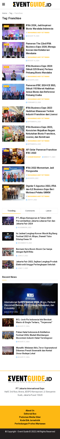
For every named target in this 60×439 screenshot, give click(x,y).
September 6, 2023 (34, 121)
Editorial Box (30, 414)
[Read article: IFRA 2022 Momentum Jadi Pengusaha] (13, 174)
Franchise (19, 13)
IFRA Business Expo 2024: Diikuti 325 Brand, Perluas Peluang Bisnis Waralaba (39, 69)
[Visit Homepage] (32, 4)
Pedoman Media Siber (30, 417)
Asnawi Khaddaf (34, 157)
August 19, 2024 (33, 36)
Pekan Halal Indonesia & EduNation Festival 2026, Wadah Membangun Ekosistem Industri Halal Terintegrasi (34, 335)
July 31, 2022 (32, 200)
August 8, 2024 (32, 80)
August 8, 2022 (32, 178)
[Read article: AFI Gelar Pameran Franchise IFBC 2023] (13, 156)
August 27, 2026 (12, 312)
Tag (10, 13)
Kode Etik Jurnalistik (30, 420)
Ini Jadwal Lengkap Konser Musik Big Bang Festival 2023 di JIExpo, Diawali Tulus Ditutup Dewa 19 (36, 236)
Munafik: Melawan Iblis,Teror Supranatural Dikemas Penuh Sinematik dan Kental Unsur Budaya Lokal (36, 351)
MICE (6, 26)
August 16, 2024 (33, 60)
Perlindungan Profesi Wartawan (30, 424)
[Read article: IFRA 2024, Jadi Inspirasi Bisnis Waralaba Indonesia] (13, 32)
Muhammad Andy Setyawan (38, 32)
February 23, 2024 (34, 102)
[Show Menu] (3, 4)
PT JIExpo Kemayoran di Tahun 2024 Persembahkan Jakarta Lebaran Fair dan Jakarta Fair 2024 (35, 221)
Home (4, 13)
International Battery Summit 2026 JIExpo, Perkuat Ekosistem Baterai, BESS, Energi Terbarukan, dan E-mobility (29, 305)
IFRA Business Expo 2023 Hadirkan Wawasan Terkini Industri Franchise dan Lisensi (41, 111)
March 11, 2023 (49, 157)
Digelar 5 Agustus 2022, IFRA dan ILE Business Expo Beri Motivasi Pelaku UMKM (41, 189)
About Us (30, 410)
